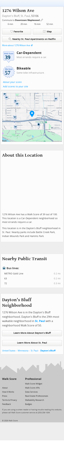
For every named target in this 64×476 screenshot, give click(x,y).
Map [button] (49, 31)
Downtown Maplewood (27, 20)
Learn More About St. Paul (32, 342)
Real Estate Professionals (36, 396)
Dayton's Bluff (47, 350)
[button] (32, 113)
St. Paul (25, 15)
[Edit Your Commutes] (41, 19)
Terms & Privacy (9, 400)
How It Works (8, 392)
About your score (12, 82)
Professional (33, 379)
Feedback (6, 404)
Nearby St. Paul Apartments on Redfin (34, 39)
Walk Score (9, 379)
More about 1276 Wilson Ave (16, 45)
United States (8, 350)
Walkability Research (34, 400)
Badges (28, 404)
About (5, 388)
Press (4, 396)
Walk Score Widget (33, 384)
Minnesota (23, 350)
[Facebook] (9, 383)
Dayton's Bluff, (11, 15)
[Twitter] (4, 383)
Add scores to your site (15, 86)
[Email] (14, 383)
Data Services (31, 392)
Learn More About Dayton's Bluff (32, 333)
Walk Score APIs (32, 388)
